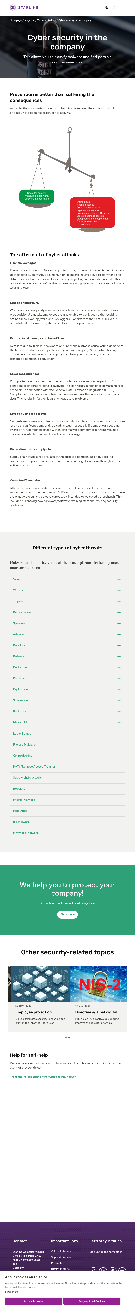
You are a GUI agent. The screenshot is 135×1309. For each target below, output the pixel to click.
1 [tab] (66, 1038)
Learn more (11, 1291)
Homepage (16, 20)
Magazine (29, 20)
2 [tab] (69, 1038)
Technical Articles (46, 20)
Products (57, 1263)
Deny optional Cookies (92, 1301)
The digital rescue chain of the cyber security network (43, 1077)
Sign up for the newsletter (106, 1252)
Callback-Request (62, 1251)
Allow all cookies (33, 1301)
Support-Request (62, 1257)
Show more (68, 914)
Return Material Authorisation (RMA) (63, 1271)
